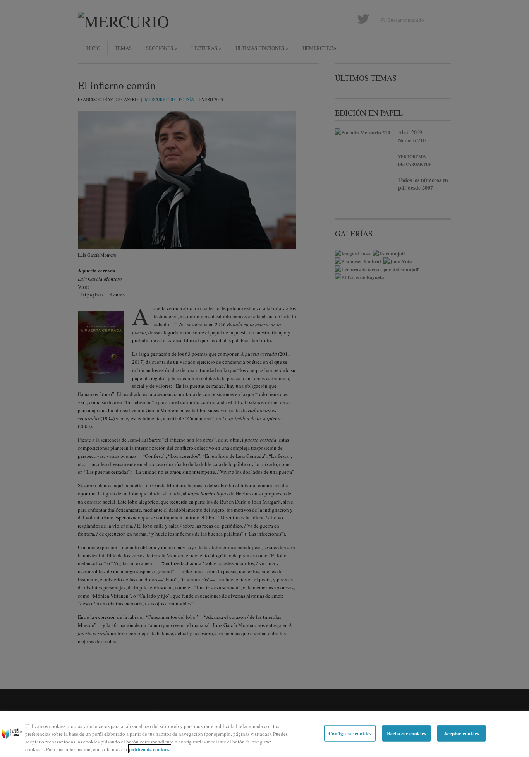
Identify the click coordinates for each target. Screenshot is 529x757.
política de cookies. (149, 748)
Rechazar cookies (406, 733)
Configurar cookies (349, 733)
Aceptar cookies (461, 733)
